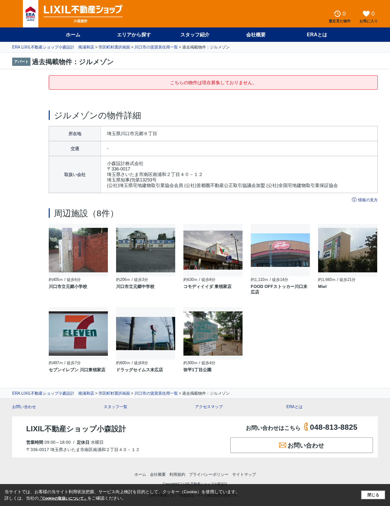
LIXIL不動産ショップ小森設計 (76, 429)
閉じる (373, 495)
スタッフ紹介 (195, 34)
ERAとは (317, 34)
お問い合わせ (24, 406)
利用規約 (177, 474)
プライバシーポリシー (209, 474)
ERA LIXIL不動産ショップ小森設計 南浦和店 (53, 47)
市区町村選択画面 (114, 47)
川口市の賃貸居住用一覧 (156, 47)
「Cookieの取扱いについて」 (63, 498)
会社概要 (256, 34)
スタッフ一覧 (115, 406)
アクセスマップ (209, 406)
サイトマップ (244, 474)
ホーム (73, 34)
